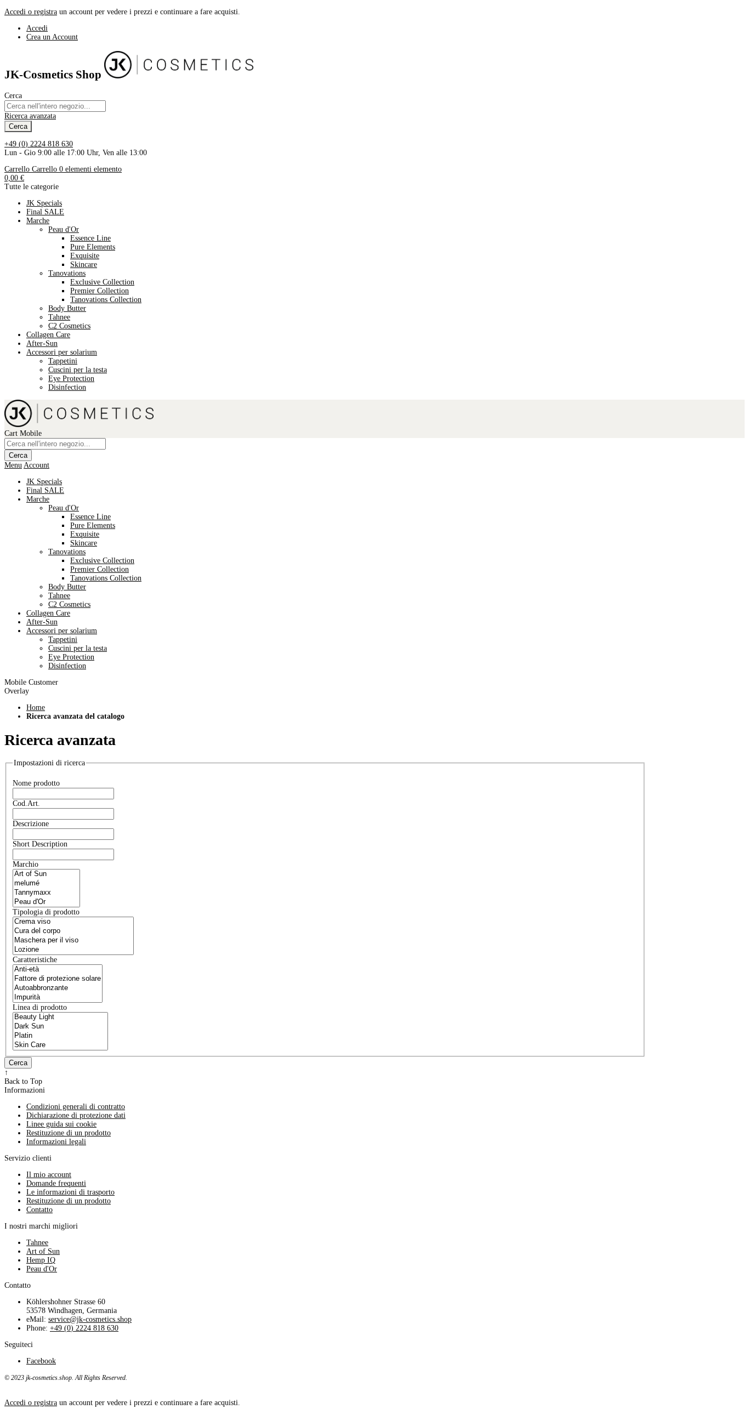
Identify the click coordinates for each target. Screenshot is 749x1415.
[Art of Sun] (46, 874)
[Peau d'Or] (46, 902)
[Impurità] (57, 997)
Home (35, 707)
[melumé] (46, 883)
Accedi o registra (30, 12)
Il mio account (48, 1174)
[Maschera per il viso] (73, 940)
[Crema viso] (73, 922)
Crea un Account (52, 37)
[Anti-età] (57, 969)
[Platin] (60, 1036)
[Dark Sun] (60, 1026)
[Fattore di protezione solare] (57, 979)
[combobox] (55, 106)
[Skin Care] (60, 1045)
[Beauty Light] (60, 1017)
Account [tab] (36, 465)
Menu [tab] (13, 465)
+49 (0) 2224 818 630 (38, 144)
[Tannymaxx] (46, 892)
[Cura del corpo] (73, 931)
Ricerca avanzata (30, 116)
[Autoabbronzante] (57, 988)
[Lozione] (73, 949)
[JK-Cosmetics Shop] (178, 74)
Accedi (37, 28)
